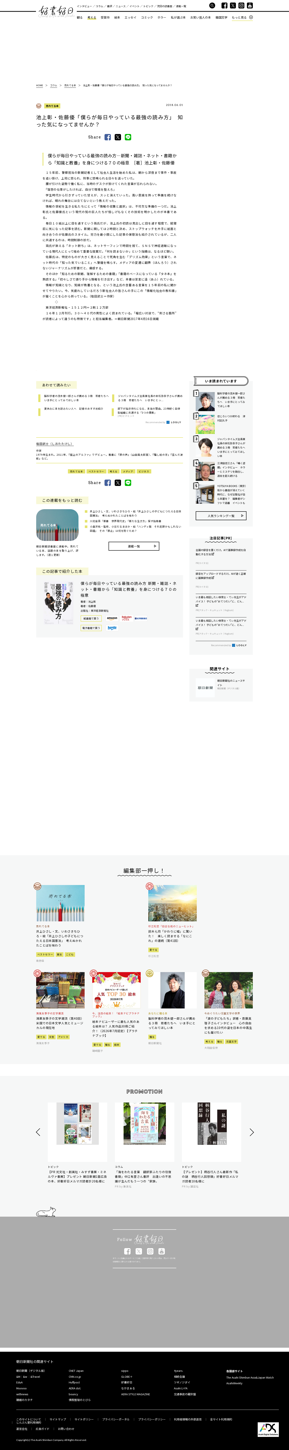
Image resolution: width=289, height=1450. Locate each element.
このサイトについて (28, 1419)
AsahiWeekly (234, 1383)
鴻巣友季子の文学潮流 (50, 1013)
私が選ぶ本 (178, 17)
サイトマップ (58, 1419)
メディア (128, 471)
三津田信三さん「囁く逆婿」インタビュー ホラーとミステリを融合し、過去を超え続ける (231, 469)
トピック (148, 6)
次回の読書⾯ (164, 6)
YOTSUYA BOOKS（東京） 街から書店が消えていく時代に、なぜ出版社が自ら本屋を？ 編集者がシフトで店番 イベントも (231, 494)
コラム (99, 6)
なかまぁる (128, 1388)
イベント (134, 6)
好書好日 (56, 11)
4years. (178, 1371)
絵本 (117, 17)
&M (18, 1377)
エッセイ (130, 17)
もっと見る (239, 17)
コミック (147, 17)
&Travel (35, 1377)
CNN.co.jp (75, 1377)
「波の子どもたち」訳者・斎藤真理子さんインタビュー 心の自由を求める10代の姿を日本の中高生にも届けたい (228, 1025)
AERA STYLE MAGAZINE (135, 1394)
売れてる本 (52, 106)
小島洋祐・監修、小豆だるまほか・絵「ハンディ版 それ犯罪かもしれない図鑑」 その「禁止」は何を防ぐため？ (135, 528)
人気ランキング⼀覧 (221, 516)
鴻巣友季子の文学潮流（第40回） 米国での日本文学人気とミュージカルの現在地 (60, 1023)
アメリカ (63, 1036)
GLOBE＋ (127, 1377)
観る (80, 17)
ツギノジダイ (182, 1382)
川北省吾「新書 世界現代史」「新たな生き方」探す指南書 (125, 521)
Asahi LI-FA (180, 1388)
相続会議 (179, 1377)
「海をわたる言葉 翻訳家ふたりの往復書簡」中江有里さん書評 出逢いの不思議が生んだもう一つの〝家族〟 (143, 1176)
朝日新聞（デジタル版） (31, 1371)
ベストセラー (96, 471)
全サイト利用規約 (221, 1419)
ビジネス (144, 471)
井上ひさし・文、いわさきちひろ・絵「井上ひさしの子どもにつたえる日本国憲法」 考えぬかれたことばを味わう (135, 513)
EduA (19, 1382)
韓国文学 (221, 17)
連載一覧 (181, 6)
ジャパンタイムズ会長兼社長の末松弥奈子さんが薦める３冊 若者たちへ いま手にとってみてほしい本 (231, 447)
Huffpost (74, 1382)
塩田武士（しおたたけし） (55, 444)
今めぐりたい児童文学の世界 (222, 1013)
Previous (39, 1132)
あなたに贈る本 (158, 1013)
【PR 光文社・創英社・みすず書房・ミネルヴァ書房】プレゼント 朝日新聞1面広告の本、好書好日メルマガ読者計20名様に (77, 1176)
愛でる (153, 949)
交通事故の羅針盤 (185, 1394)
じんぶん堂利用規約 (28, 1422)
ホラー (161, 17)
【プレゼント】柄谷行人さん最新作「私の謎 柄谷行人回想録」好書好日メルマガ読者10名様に (210, 1176)
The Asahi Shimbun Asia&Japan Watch (250, 1377)
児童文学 (231, 1041)
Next (251, 1132)
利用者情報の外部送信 (188, 1419)
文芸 (51, 1036)
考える (91, 17)
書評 (109, 6)
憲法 (59, 954)
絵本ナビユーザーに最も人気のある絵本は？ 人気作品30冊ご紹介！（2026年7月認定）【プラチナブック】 (115, 1028)
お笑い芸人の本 (200, 17)
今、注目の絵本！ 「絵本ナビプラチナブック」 (116, 1015)
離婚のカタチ (24, 1400)
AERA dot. (75, 1388)
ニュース (121, 6)
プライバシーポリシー (152, 1419)
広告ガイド (43, 1429)
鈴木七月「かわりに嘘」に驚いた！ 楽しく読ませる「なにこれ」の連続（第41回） (170, 936)
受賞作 (105, 17)
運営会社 (21, 1429)
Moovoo (21, 1388)
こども (70, 954)
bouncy (73, 1394)
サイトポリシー (84, 1419)
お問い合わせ (66, 1429)
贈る (107, 1044)
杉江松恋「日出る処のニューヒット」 (171, 926)
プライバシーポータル (116, 1419)
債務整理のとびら (80, 1400)
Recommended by (156, 422)
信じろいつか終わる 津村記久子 (231, 418)
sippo (124, 1371)
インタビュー (84, 6)
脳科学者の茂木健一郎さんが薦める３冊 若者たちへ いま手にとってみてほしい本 (231, 399)
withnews (22, 1394)
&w (25, 1377)
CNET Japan (76, 1371)
